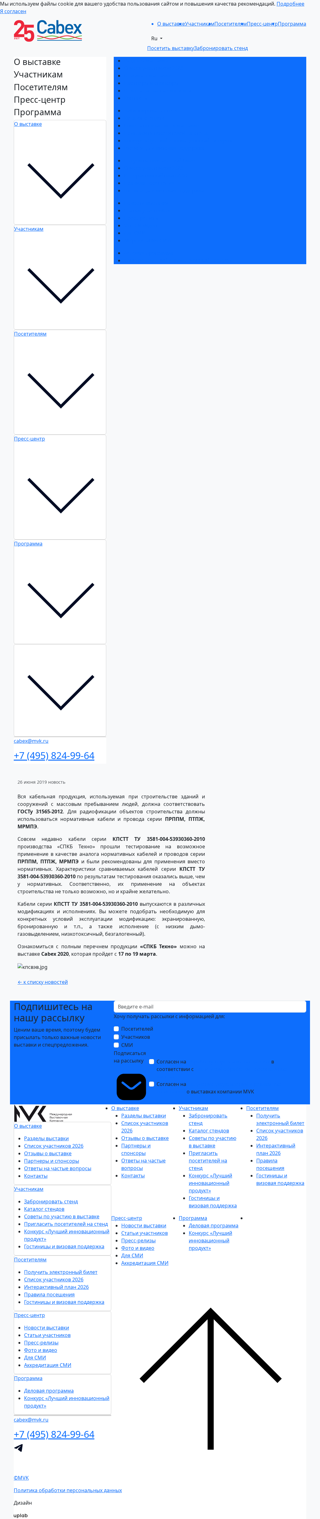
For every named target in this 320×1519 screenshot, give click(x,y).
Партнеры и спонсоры (151, 83)
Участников (135, 1036)
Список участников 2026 (153, 68)
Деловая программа (148, 252)
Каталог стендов (144, 118)
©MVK (21, 1477)
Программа (28, 543)
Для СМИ (135, 232)
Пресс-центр (29, 438)
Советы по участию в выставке (161, 125)
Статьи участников (147, 210)
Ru (155, 38)
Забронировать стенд (151, 110)
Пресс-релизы (141, 218)
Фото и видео (140, 225)
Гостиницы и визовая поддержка (164, 148)
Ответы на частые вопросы (157, 90)
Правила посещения (149, 183)
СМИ (127, 1045)
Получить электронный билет (160, 160)
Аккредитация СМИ (147, 240)
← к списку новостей (43, 982)
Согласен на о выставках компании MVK (219, 1088)
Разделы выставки (146, 60)
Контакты (135, 98)
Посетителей (137, 1028)
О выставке (28, 124)
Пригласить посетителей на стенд (166, 133)
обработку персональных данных (229, 1061)
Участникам (28, 228)
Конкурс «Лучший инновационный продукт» (178, 140)
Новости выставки (146, 203)
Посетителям (30, 333)
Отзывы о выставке (147, 75)
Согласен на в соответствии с (222, 1069)
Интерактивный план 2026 (156, 175)
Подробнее (290, 3)
